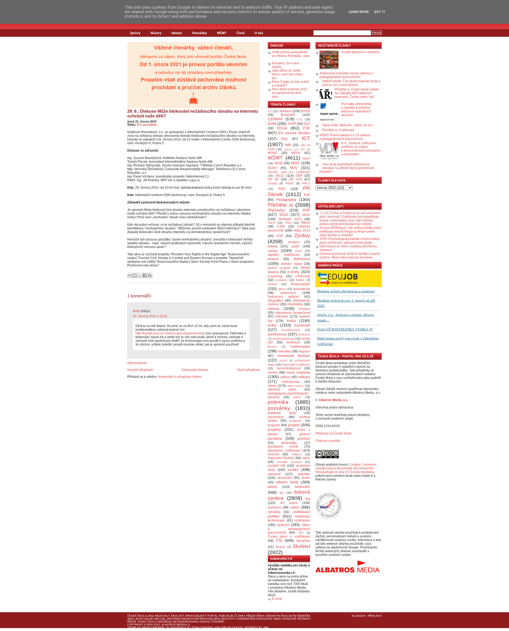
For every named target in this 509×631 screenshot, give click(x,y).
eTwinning (302, 276)
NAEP (306, 158)
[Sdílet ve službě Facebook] (144, 275)
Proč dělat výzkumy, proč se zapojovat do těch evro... (289, 92)
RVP (306, 210)
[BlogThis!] (134, 275)
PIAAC (290, 183)
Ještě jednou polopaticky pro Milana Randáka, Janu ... (291, 55)
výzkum (283, 525)
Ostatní (272, 183)
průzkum (304, 439)
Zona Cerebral (202, 627)
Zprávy (135, 33)
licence (272, 346)
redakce (296, 454)
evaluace (281, 280)
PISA (281, 189)
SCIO (283, 214)
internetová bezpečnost (292, 313)
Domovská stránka (195, 370)
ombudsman (291, 382)
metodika (284, 351)
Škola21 (280, 546)
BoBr (136, 311)
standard (274, 474)
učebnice (274, 507)
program (274, 425)
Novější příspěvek (140, 370)
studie (305, 478)
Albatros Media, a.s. (333, 400)
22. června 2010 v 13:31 (150, 316)
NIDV (295, 163)
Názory (156, 33)
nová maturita (298, 372)
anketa (273, 246)
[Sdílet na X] (139, 275)
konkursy (304, 334)
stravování (284, 478)
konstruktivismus (284, 338)
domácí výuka (291, 264)
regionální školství (281, 458)
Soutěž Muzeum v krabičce (360, 52)
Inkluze (177, 33)
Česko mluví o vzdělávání (289, 536)
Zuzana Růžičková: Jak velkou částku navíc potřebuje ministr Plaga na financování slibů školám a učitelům (350, 231)
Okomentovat (136, 363)
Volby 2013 (301, 230)
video (294, 507)
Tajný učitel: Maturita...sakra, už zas (347, 125)
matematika (300, 346)
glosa (281, 288)
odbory (285, 377)
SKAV (306, 215)
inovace (304, 309)
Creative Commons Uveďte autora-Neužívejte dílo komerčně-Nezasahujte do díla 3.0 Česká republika (345, 468)
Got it (379, 12)
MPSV (295, 153)
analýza (294, 242)
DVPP (292, 124)
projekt (294, 425)
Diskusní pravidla (327, 441)
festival (272, 284)
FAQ (284, 139)
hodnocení (288, 293)
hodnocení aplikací (283, 296)
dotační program (279, 267)
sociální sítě (277, 465)
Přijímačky (276, 210)
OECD (279, 176)
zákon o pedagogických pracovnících (289, 529)
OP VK (273, 179)
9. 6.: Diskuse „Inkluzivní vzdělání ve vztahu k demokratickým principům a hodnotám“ (360, 148)
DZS (307, 124)
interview (281, 316)
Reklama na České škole (333, 433)
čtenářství (303, 541)
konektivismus (291, 330)
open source (295, 385)
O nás (258, 33)
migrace (304, 351)
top (308, 499)
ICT (139, 124)
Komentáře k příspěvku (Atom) (180, 377)
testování (302, 486)
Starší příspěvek (248, 370)
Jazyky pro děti (294, 149)
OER (299, 176)
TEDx (288, 222)
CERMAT (275, 119)
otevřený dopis (282, 389)
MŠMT (221, 33)
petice (297, 397)
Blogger (358, 615)
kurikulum (293, 342)
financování (300, 284)
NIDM (278, 163)
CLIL (300, 119)
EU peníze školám (294, 133)
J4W (265, 627)
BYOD (305, 111)
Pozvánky (199, 33)
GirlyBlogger (231, 627)
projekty (274, 429)
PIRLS (306, 183)
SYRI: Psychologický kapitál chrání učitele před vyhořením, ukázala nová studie (349, 240)
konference (277, 334)
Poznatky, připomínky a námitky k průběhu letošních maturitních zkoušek (356, 109)
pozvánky (150, 124)
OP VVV (295, 179)
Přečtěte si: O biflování (338, 130)
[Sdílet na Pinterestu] (149, 275)
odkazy (304, 377)
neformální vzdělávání (296, 364)
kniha (291, 321)
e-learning (275, 276)
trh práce (288, 503)
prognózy (295, 420)
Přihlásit (375, 615)
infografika (275, 300)
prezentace (276, 417)
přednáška (289, 443)
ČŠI (279, 540)
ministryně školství (293, 355)
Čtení (240, 33)
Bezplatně (288, 115)
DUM (272, 123)
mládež (283, 360)
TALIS (271, 222)
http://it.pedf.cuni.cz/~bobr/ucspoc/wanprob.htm (169, 333)
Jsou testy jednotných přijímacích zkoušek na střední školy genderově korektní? (346, 168)
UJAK (281, 226)
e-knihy (293, 272)
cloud (298, 250)
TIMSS (305, 223)
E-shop (277, 599)
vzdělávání (302, 520)
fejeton (300, 280)
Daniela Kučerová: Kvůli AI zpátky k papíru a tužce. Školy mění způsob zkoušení (349, 255)
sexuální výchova (289, 462)
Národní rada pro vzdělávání (289, 172)
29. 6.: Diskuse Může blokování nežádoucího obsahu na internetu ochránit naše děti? (192, 113)
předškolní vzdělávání (284, 450)
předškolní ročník (283, 446)
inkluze (273, 308)
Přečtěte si (280, 205)
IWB (288, 145)
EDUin (282, 128)
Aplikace (285, 111)
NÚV (293, 168)
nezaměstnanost (289, 368)
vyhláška (274, 512)
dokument (301, 259)
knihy (272, 325)
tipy (281, 492)
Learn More (358, 12)
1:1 (270, 111)
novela (273, 372)
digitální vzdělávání (284, 255)
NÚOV (272, 168)
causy (273, 250)
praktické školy (282, 413)
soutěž (293, 469)
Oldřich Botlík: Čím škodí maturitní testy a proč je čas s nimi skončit (351, 83)
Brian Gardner (153, 627)
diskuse (273, 259)
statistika (304, 474)
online (272, 386)
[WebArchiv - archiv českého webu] (328, 518)
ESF (306, 128)
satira (306, 458)
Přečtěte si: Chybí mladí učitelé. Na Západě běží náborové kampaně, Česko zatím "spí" (357, 93)
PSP (307, 195)
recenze (273, 454)
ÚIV (301, 532)
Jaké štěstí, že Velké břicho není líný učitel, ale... (287, 74)
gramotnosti (301, 289)
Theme (132, 627)
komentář (302, 325)
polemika (278, 402)
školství (301, 546)
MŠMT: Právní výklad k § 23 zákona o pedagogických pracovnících (344, 137)
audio (295, 246)
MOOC (273, 153)
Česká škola (136, 615)
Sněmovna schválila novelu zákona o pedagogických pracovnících (346, 75)
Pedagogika (286, 199)
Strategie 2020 (290, 219)
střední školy (287, 482)
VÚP (279, 236)
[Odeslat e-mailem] (129, 275)
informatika (295, 304)
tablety (272, 487)
